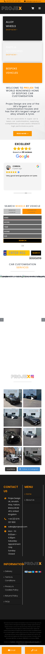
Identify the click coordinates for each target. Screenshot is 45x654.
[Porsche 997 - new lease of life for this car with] (32, 456)
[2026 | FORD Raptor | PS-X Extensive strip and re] (32, 398)
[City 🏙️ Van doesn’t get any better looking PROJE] (13, 456)
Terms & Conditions (10, 579)
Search (22, 240)
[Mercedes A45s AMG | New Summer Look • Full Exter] (32, 437)
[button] (2, 320)
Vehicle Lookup (12, 211)
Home (28, 494)
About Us (30, 500)
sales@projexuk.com (33, 1)
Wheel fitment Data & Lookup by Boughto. (28, 642)
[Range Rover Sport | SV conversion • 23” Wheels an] (13, 398)
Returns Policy (11, 595)
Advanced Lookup (31, 211)
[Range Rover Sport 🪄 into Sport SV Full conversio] (13, 437)
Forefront (12, 642)
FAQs (7, 601)
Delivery (8, 571)
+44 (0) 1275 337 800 (13, 1)
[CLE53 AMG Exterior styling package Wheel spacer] (32, 418)
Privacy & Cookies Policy (11, 588)
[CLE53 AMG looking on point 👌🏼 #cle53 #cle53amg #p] (13, 418)
